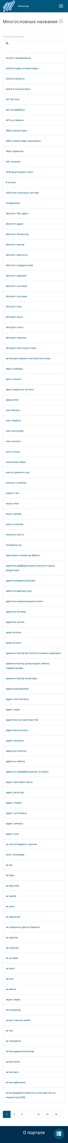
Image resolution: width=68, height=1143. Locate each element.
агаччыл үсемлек (16, 482)
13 (47, 1114)
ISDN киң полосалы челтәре (22, 192)
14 (56, 1114)
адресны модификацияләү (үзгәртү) (27, 771)
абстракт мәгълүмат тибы (21, 348)
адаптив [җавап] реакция (20, 580)
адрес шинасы (14, 823)
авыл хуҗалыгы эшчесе (20, 389)
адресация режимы (17, 688)
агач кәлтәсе (13, 441)
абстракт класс (15, 327)
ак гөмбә (11, 896)
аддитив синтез (15, 622)
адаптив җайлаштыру (19, 590)
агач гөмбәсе (13, 420)
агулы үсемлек (14, 524)
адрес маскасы (15, 740)
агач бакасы (13, 410)
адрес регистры (15, 792)
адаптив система (16, 611)
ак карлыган (13, 916)
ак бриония (12, 885)
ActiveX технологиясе (18, 89)
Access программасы (18, 58)
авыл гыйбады (14, 368)
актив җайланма (16, 1082)
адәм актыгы (13, 632)
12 (38, 1114)
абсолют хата (14, 306)
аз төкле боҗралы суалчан (21, 844)
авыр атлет (12, 399)
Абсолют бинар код (17, 234)
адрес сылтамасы (16, 813)
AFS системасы (15, 120)
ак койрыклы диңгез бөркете (23, 927)
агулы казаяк (13, 513)
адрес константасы (17, 699)
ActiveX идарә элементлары (22, 68)
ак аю (9, 865)
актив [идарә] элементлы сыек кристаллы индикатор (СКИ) (31, 1095)
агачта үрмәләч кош (17, 472)
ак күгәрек (12, 958)
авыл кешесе (13, 379)
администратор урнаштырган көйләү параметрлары (27, 665)
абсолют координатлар (19, 265)
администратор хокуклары (21, 678)
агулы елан (12, 503)
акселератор (13, 1009)
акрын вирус (13, 999)
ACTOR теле (12, 99)
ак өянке (11, 989)
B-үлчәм (11, 182)
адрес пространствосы (19, 782)
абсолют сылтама (16, 286)
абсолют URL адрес (17, 213)
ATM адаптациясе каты (19, 172)
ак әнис (10, 906)
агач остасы (13, 451)
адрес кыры (13, 709)
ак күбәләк (12, 947)
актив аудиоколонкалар (20, 1051)
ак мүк (10, 978)
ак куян (10, 968)
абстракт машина (16, 337)
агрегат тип (12, 493)
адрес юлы (12, 833)
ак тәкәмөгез (13, 1041)
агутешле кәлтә (15, 534)
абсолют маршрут (16, 275)
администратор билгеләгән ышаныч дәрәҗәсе (33, 653)
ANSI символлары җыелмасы (23, 140)
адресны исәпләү (16, 750)
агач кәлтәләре (15, 430)
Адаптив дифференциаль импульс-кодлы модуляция (30, 568)
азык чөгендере (15, 854)
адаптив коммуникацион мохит (24, 601)
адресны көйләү (15, 761)
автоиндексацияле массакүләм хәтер (28, 358)
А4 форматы (13, 203)
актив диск (12, 1072)
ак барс (10, 875)
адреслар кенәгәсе (17, 730)
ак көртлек (12, 937)
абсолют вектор (15, 244)
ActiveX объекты (15, 78)
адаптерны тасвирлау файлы (23, 555)
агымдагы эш (14, 545)
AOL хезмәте (13, 161)
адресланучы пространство (22, 719)
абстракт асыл (14, 316)
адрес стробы (14, 802)
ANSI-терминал (15, 151)
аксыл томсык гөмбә (18, 1020)
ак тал (9, 1030)
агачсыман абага (16, 462)
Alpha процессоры (16, 130)
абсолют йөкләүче (17, 254)
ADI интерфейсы (15, 109)
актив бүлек (13, 1061)
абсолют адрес (14, 223)
